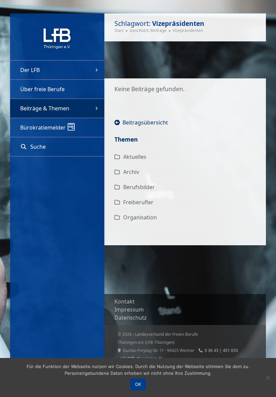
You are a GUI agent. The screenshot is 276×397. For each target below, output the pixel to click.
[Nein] (267, 377)
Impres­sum (129, 309)
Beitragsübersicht (144, 122)
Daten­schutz (130, 317)
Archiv (131, 172)
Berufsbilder (139, 187)
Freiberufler (138, 202)
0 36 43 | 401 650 (221, 350)
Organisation (140, 217)
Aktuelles (134, 156)
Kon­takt (124, 301)
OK (138, 384)
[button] (57, 146)
